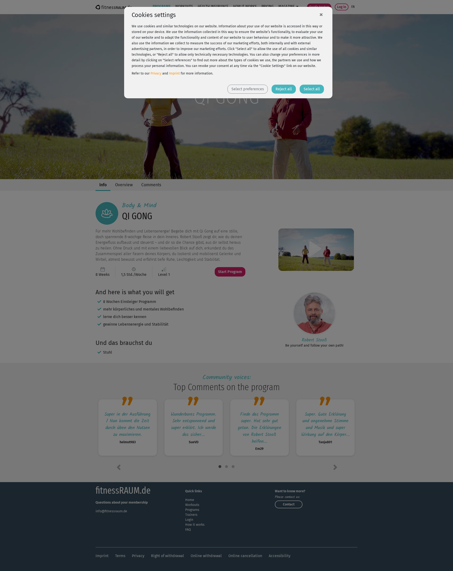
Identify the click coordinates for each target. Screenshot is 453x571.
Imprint (174, 73)
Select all (312, 89)
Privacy (156, 73)
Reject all (284, 89)
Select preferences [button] (247, 89)
